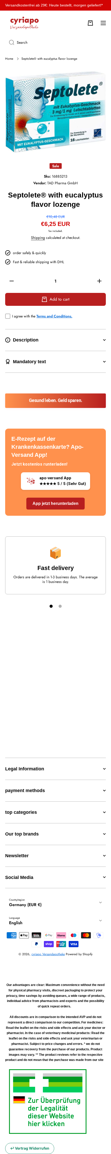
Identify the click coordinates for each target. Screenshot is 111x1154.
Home (9, 59)
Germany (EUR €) (25, 905)
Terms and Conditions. (54, 316)
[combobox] (55, 42)
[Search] (9, 42)
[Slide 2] (60, 606)
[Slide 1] (51, 606)
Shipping (38, 237)
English (15, 923)
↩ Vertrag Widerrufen (29, 1148)
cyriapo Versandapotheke (48, 954)
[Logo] (24, 23)
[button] (90, 23)
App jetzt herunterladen (55, 503)
